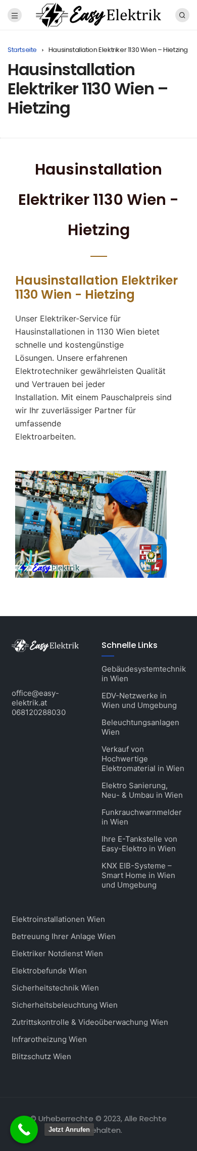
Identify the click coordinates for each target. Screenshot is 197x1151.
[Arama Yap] (182, 15)
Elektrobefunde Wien (49, 970)
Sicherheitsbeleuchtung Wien (65, 1005)
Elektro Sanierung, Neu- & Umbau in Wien (142, 790)
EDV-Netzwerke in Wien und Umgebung (139, 700)
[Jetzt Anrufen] (24, 1129)
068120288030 (39, 712)
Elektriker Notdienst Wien (57, 953)
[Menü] (15, 15)
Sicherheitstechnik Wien (55, 988)
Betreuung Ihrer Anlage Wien (64, 936)
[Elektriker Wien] (98, 14)
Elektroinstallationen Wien (58, 919)
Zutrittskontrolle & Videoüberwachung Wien (90, 1022)
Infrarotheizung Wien (49, 1039)
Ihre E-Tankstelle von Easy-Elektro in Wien (139, 843)
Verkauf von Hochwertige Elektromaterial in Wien (143, 758)
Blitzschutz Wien (41, 1056)
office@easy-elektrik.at (35, 697)
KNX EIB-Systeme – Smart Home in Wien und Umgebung (138, 875)
